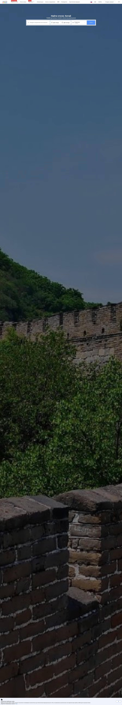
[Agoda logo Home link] (5, 2)
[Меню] (118, 2)
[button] (91, 2)
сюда (16, 703)
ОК (118, 701)
